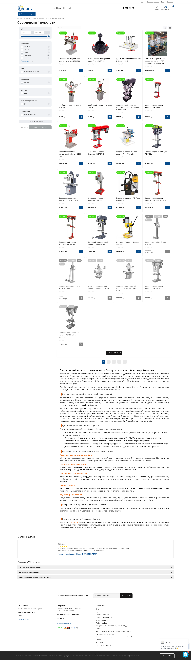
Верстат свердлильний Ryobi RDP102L (156, 153)
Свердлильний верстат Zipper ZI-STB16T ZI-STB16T (77, 554)
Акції (142, 2)
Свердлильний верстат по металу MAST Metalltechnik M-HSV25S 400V (127, 107)
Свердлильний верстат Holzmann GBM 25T (96, 199)
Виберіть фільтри (40, 127)
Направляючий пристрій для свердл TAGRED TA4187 (99, 60)
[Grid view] (170, 27)
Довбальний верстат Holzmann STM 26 (100, 106)
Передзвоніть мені (23, 619)
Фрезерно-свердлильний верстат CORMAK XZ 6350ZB (98, 287)
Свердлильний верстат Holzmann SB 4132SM (154, 106)
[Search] (54, 8)
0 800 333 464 (129, 8)
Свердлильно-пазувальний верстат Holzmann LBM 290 (69, 60)
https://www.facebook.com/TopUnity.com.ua (61, 619)
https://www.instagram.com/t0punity (58, 619)
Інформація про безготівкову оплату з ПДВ (112, 626)
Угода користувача (103, 620)
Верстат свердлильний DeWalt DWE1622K (128, 199)
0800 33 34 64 (23, 616)
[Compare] (81, 33)
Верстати (48, 18)
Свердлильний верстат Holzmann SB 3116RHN (67, 243)
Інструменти (27, 18)
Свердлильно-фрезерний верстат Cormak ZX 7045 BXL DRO (127, 288)
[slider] (22, 36)
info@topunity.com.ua (64, 623)
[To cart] (81, 70)
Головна (19, 18)
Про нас (99, 612)
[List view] (165, 27)
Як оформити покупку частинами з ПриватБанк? (114, 637)
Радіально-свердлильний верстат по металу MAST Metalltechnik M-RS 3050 (155, 61)
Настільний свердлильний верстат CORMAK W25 (98, 243)
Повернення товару (103, 645)
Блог (162, 2)
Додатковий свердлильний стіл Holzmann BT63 (128, 60)
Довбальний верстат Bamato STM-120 (127, 243)
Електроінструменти (38, 18)
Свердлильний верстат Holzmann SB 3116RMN (96, 153)
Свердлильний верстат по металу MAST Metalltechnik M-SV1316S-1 (70, 335)
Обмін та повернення (104, 617)
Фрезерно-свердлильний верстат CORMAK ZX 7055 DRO (70, 199)
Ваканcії (99, 640)
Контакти (170, 2)
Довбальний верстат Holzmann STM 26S (71, 106)
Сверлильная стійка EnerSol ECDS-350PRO (69, 287)
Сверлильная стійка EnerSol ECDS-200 (156, 243)
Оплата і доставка (153, 2)
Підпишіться (126, 595)
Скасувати (24, 127)
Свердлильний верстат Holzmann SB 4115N (154, 287)
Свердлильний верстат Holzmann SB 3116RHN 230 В (155, 199)
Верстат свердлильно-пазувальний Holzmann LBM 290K (70, 154)
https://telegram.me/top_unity (64, 619)
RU (119, 8)
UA (116, 8)
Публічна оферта (102, 623)
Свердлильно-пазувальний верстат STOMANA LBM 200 (126, 153)
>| (124, 362)
